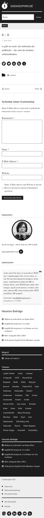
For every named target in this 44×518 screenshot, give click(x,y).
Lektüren (13, 75)
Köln (20, 408)
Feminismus (7, 395)
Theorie (17, 425)
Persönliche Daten (11, 494)
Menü (5, 26)
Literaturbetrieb (8, 412)
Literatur (28, 408)
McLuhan (6, 417)
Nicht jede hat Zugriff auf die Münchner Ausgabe (22, 340)
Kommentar (8, 117)
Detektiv (29, 391)
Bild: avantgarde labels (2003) (15, 335)
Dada (37, 386)
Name (5, 149)
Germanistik (7, 399)
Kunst (13, 408)
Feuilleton (18, 395)
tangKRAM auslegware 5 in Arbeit (17, 323)
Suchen (38, 17)
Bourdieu (15, 386)
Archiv (20, 373)
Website (5, 173)
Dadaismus (7, 391)
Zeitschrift (21, 430)
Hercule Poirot (8, 404)
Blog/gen (32, 382)
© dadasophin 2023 (9, 479)
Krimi (5, 408)
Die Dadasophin (10, 501)
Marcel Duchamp (24, 412)
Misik (16, 417)
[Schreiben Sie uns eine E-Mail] (25, 513)
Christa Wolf (27, 386)
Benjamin (6, 382)
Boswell (6, 386)
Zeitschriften (32, 430)
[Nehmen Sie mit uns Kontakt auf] (30, 513)
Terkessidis (7, 425)
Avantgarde (7, 377)
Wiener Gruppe (8, 430)
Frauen (34, 395)
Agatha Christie (9, 373)
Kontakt (7, 506)
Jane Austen (21, 404)
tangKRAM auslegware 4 (22, 298)
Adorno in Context (11, 358)
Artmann (29, 373)
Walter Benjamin (29, 425)
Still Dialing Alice (22, 421)
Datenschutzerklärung (12, 490)
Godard (18, 399)
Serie (30, 417)
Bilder (23, 382)
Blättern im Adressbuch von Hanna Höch (19, 319)
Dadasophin (18, 391)
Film (27, 395)
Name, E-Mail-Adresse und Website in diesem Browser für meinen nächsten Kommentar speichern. (22, 187)
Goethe (26, 399)
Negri (23, 417)
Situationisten (8, 421)
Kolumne (32, 404)
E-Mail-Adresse (10, 161)
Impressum (8, 486)
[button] (4, 64)
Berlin (15, 382)
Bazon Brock (27, 377)
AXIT (17, 377)
